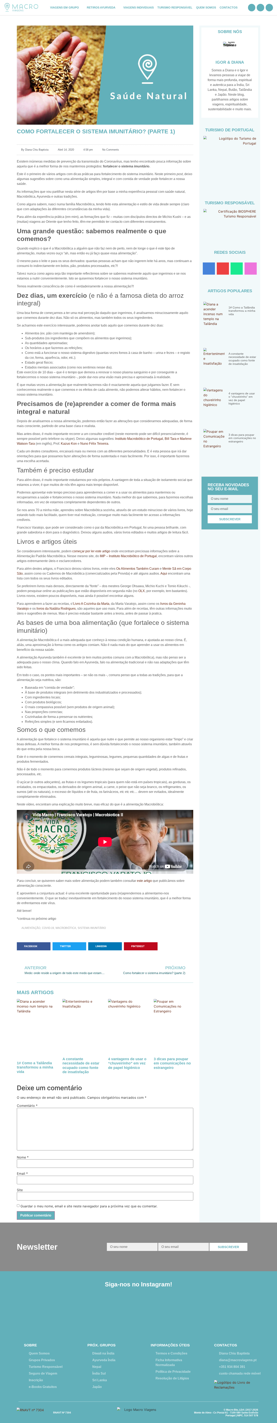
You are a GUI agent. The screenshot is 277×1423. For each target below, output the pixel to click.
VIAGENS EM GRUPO (64, 7)
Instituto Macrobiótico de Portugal (139, 438)
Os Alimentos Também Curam (137, 568)
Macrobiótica (66, 927)
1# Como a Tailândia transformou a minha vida (35, 1067)
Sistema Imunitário (92, 927)
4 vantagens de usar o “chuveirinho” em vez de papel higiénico (127, 1063)
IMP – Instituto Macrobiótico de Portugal (128, 556)
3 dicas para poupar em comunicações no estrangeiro (172, 1063)
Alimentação (30, 927)
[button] (33, 946)
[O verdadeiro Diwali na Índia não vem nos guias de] (250, 1312)
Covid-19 (48, 927)
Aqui (163, 573)
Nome (23, 1157)
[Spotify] (237, 268)
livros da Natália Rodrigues (56, 608)
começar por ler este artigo (91, 551)
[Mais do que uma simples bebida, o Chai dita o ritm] (205, 1312)
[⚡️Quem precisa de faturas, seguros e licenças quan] (27, 1312)
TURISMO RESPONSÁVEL (174, 7)
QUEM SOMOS (206, 7)
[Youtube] (223, 268)
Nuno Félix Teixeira (94, 443)
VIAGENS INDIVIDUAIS (138, 7)
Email (22, 1173)
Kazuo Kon (69, 443)
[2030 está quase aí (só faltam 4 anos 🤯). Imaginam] (71, 1312)
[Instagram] (260, 7)
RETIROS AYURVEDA (101, 7)
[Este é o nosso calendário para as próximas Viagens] (160, 1312)
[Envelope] (269, 7)
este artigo (144, 880)
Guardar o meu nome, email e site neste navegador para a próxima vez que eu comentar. (88, 1206)
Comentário (27, 1105)
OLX (141, 591)
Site (20, 1190)
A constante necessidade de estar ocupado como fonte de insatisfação (80, 1065)
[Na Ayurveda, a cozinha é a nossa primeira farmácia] (116, 1312)
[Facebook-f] (209, 268)
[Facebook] (251, 7)
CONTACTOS (228, 7)
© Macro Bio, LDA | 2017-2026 (241, 1409)
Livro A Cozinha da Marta (91, 603)
